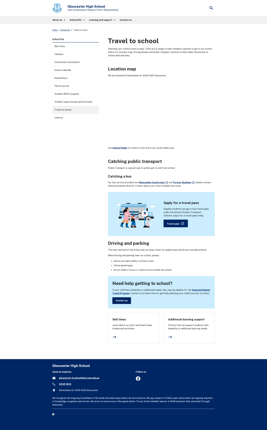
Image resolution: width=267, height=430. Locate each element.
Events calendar (63, 70)
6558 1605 (65, 384)
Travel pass (177, 223)
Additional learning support (186, 319)
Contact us (122, 300)
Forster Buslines (184, 182)
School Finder (119, 148)
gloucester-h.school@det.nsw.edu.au (79, 378)
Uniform (59, 117)
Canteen (59, 54)
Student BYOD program (67, 94)
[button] (58, 20)
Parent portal (62, 86)
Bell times (119, 319)
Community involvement (67, 62)
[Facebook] (138, 380)
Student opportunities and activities (73, 102)
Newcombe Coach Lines (153, 182)
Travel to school (63, 109)
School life (65, 30)
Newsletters (61, 78)
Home (55, 30)
